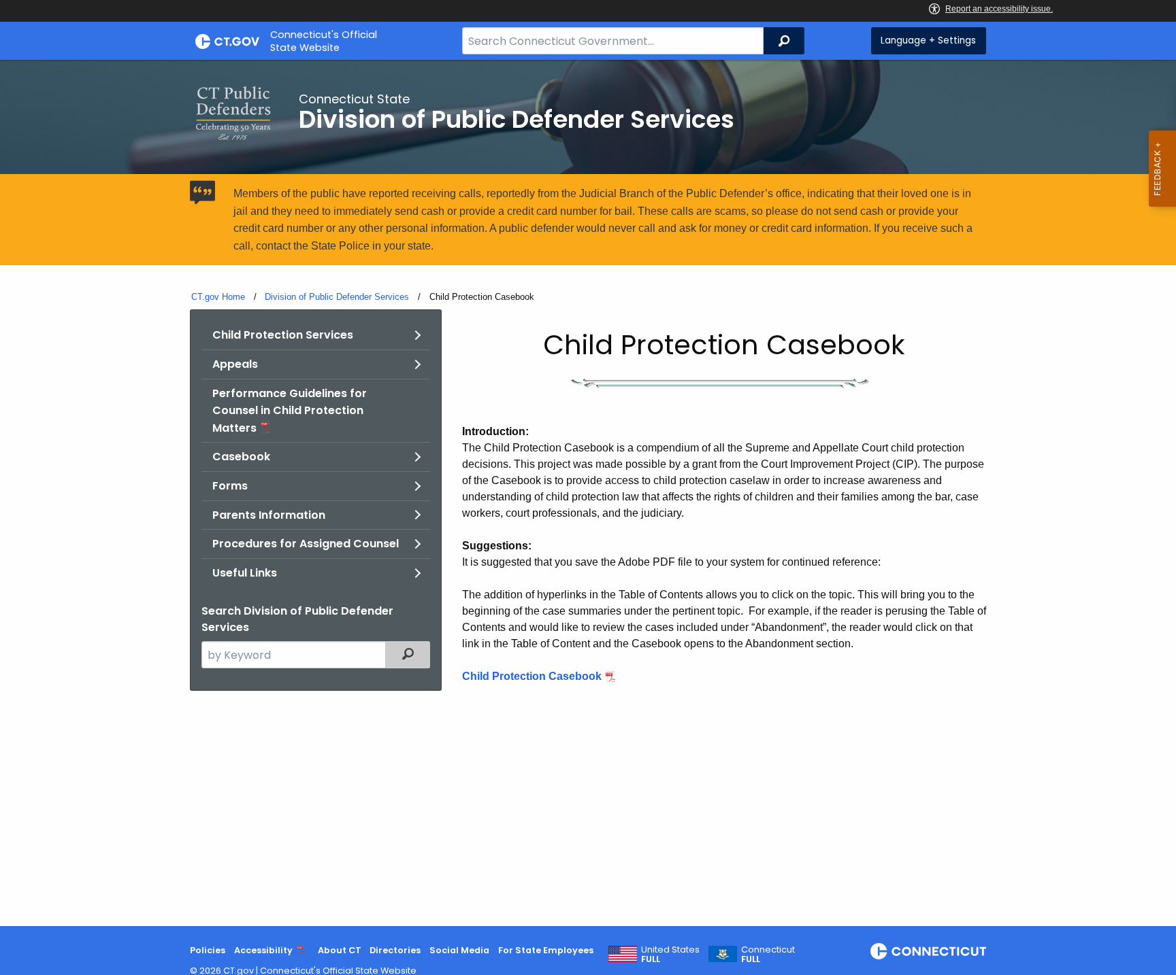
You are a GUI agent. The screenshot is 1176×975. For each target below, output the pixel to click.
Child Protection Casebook (532, 676)
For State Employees (545, 950)
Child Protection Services (282, 335)
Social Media (459, 950)
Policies (207, 950)
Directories (395, 950)
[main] (588, 493)
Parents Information (268, 515)
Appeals (235, 364)
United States (670, 954)
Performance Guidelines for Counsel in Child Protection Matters (289, 411)
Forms (230, 486)
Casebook (241, 456)
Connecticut (768, 954)
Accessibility (263, 950)
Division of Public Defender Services (337, 297)
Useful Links (244, 573)
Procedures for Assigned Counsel (305, 543)
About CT (339, 950)
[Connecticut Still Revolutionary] (928, 951)
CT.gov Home (218, 297)
